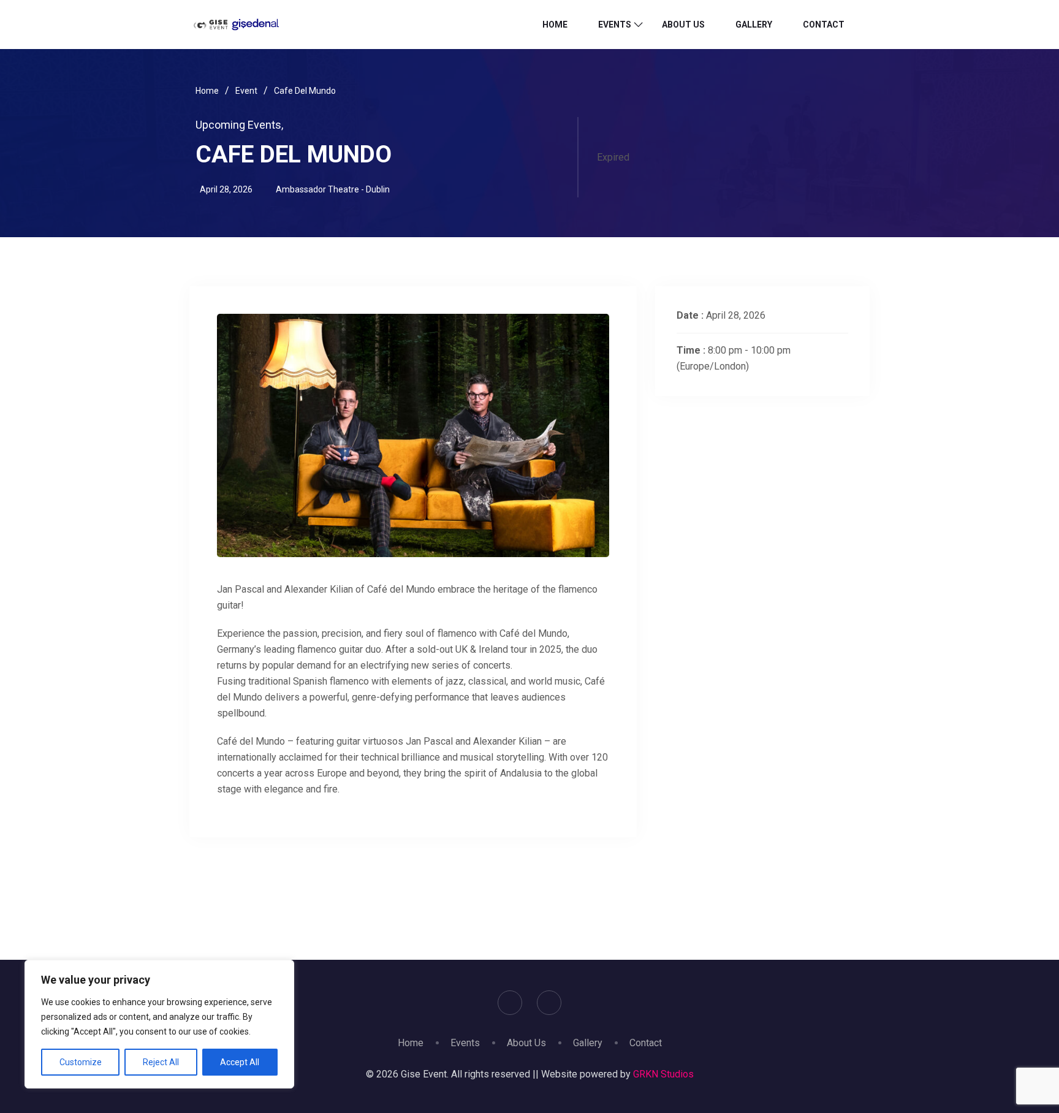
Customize (80, 1062)
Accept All (239, 1062)
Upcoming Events (239, 124)
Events (614, 24)
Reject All (161, 1062)
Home (554, 24)
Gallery (753, 24)
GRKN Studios (663, 1074)
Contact (824, 24)
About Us (683, 24)
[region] (159, 1024)
